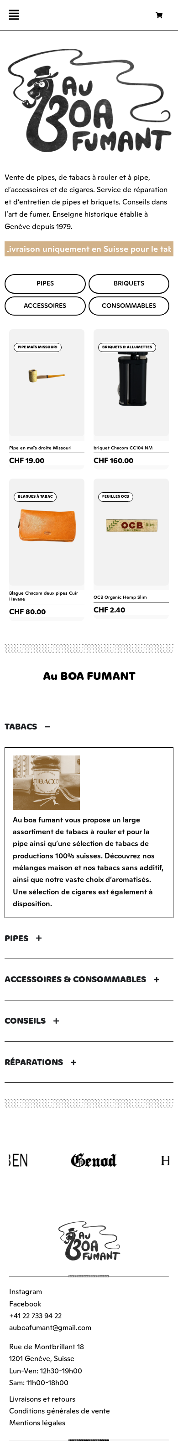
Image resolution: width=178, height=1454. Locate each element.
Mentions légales (37, 1423)
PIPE (43, 283)
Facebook (25, 1304)
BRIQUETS (129, 283)
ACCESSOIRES (45, 305)
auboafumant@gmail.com (50, 1327)
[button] (14, 15)
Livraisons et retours (42, 1399)
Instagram (25, 1291)
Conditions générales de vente (59, 1411)
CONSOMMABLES (129, 305)
